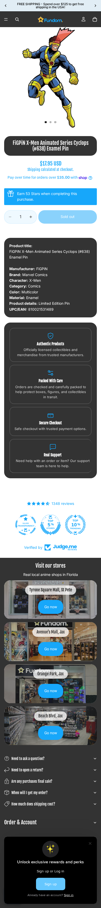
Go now (50, 607)
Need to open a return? (27, 770)
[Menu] (6, 19)
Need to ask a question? (28, 758)
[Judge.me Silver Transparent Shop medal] (25, 524)
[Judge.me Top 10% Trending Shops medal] (75, 524)
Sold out (68, 216)
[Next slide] (95, 5)
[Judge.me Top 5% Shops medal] (50, 524)
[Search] (17, 19)
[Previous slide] (5, 5)
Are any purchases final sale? (31, 781)
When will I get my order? (29, 792)
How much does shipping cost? (33, 804)
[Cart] (94, 19)
